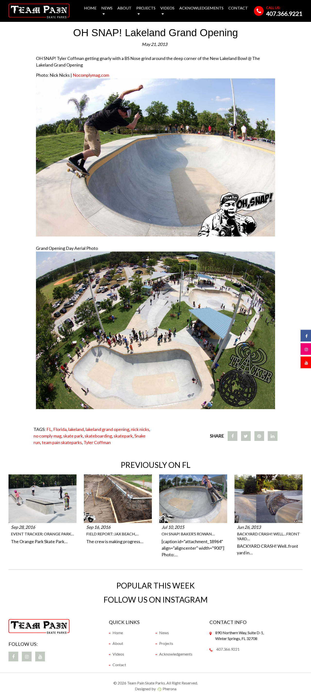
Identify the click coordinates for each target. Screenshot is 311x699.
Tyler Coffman (97, 442)
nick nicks (140, 429)
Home (90, 8)
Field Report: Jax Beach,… (112, 533)
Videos (167, 8)
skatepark (123, 435)
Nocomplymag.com (91, 75)
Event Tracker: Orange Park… (42, 533)
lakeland (76, 429)
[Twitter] (246, 436)
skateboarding (98, 435)
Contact (238, 8)
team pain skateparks (62, 442)
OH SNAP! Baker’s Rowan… (188, 533)
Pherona (169, 688)
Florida (60, 429)
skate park (73, 435)
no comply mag (47, 435)
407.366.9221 (284, 13)
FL (49, 429)
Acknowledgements (201, 8)
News (106, 8)
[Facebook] (232, 436)
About (124, 8)
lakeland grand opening (107, 429)
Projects (146, 8)
